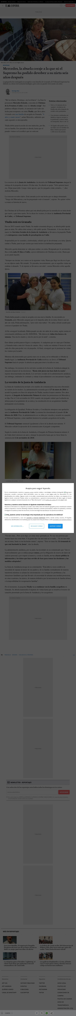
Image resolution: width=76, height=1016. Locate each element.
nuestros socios (29, 492)
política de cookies (51, 500)
